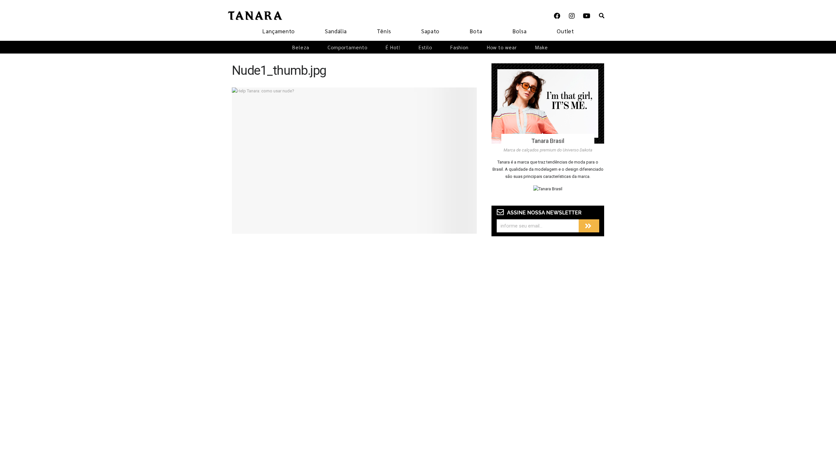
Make (541, 47)
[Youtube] (586, 16)
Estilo (425, 47)
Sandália (336, 31)
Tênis (384, 31)
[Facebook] (557, 16)
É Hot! (393, 47)
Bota (476, 31)
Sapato (430, 31)
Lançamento (278, 31)
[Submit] (589, 225)
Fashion (459, 47)
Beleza (300, 47)
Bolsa (519, 31)
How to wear (502, 47)
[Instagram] (571, 16)
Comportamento (347, 47)
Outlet (565, 31)
